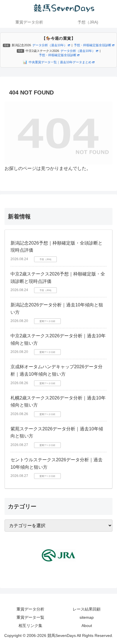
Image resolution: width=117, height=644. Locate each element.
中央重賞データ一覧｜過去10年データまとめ (60, 62)
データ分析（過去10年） (49, 45)
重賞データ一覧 (30, 617)
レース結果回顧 (87, 609)
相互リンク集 (30, 625)
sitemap (87, 617)
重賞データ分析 (30, 609)
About (87, 625)
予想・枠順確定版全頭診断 (92, 45)
